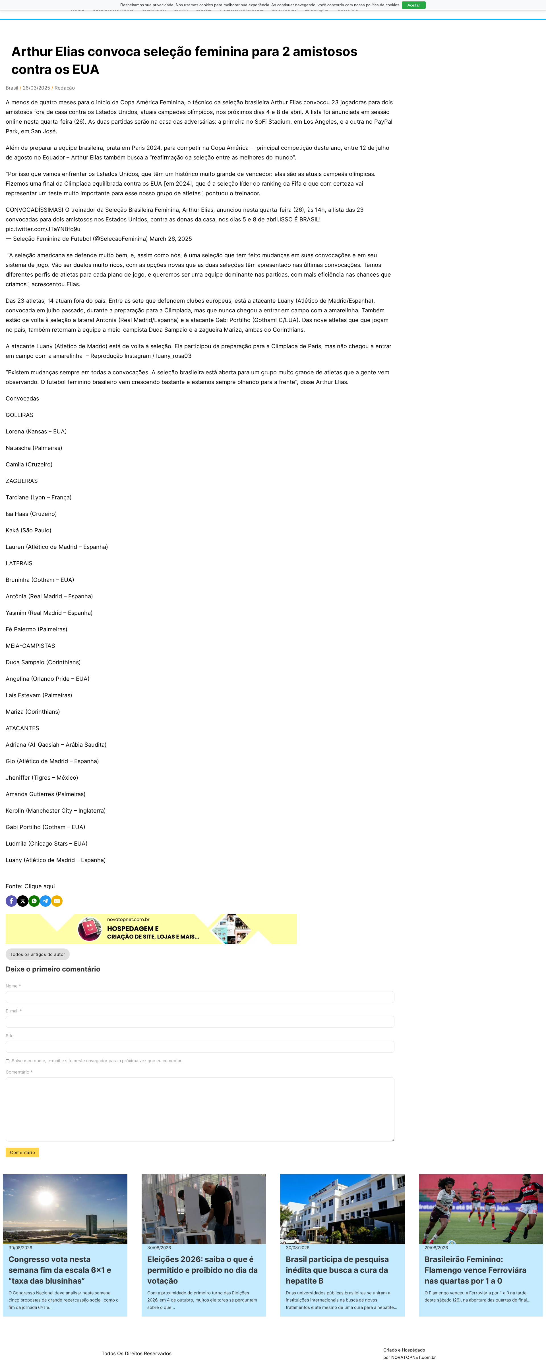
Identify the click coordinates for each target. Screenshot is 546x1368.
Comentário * (19, 1072)
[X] (22, 901)
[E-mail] (57, 901)
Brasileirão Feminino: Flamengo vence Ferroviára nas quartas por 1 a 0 (476, 1270)
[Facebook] (11, 901)
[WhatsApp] (34, 901)
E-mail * (14, 1011)
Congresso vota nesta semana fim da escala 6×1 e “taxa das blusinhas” (60, 1270)
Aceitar (414, 5)
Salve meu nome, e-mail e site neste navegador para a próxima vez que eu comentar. (97, 1060)
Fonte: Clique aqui (30, 886)
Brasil (12, 88)
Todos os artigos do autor (37, 954)
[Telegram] (45, 901)
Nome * (13, 986)
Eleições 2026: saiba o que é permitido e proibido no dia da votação (202, 1270)
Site (10, 1035)
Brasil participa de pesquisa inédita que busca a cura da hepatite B (337, 1270)
